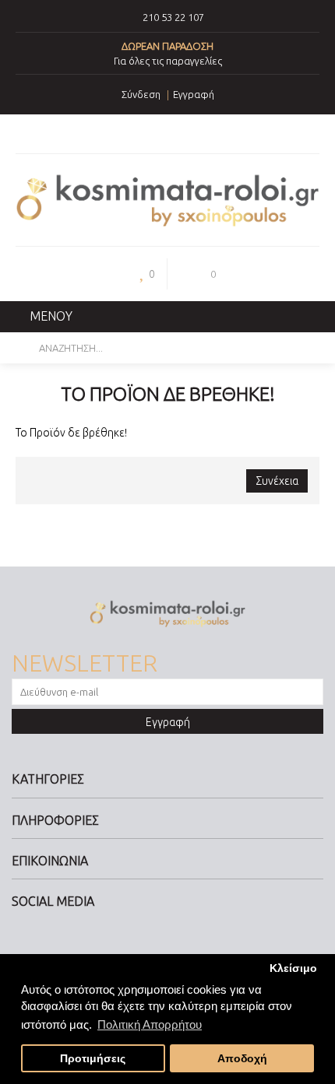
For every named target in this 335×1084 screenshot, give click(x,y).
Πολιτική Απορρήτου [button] (149, 1024)
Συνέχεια (277, 481)
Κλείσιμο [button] (293, 968)
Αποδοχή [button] (242, 1059)
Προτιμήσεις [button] (92, 1059)
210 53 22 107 (173, 17)
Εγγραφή (168, 722)
